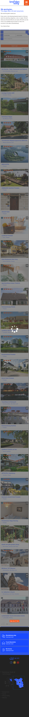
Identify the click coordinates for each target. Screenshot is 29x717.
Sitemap (4, 697)
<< (1, 624)
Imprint (4, 694)
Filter (17, 621)
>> (9, 624)
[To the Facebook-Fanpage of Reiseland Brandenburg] (11, 662)
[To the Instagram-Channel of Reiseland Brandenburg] (14, 662)
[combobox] (14, 32)
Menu (26, 4)
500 (7, 624)
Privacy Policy (6, 695)
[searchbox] (10, 32)
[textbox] (7, 38)
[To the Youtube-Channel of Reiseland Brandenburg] (18, 662)
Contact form (5, 692)
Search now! (15, 46)
